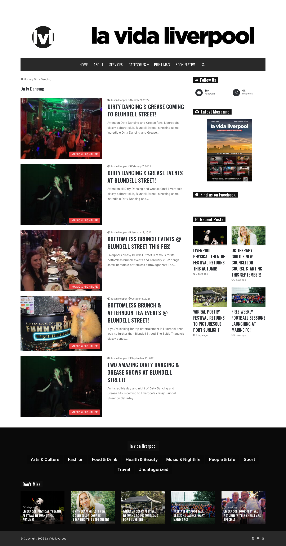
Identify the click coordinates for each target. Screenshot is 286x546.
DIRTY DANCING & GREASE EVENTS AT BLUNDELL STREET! (145, 176)
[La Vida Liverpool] (143, 37)
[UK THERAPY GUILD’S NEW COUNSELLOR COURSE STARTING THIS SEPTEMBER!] (248, 235)
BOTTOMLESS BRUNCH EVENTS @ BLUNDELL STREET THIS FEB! (144, 242)
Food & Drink (104, 459)
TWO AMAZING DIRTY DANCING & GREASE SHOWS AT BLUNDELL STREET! (143, 372)
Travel (123, 469)
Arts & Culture (45, 459)
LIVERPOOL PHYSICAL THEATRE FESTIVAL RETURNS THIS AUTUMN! (209, 259)
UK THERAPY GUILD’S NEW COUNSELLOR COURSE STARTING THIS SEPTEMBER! (247, 262)
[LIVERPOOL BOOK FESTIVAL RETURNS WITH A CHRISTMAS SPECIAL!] (243, 507)
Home (84, 64)
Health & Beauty (142, 459)
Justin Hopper (119, 100)
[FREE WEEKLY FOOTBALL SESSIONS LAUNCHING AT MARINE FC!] (248, 296)
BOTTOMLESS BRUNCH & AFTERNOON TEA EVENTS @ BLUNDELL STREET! (137, 312)
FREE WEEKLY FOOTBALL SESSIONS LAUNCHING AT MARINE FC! (248, 321)
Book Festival (186, 64)
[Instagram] (262, 538)
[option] (42, 507)
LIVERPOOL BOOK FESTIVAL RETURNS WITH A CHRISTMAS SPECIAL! (242, 515)
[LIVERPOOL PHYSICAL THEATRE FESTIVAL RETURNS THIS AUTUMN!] (210, 235)
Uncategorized (153, 469)
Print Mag (162, 64)
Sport (249, 459)
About (98, 64)
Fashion (76, 459)
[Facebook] (252, 538)
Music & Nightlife (183, 459)
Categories (137, 64)
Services (116, 64)
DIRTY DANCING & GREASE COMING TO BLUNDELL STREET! (145, 110)
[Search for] (203, 64)
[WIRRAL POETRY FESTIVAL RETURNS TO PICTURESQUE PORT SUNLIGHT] (210, 296)
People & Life (222, 459)
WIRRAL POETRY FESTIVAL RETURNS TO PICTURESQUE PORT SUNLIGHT (209, 321)
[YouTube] (257, 538)
